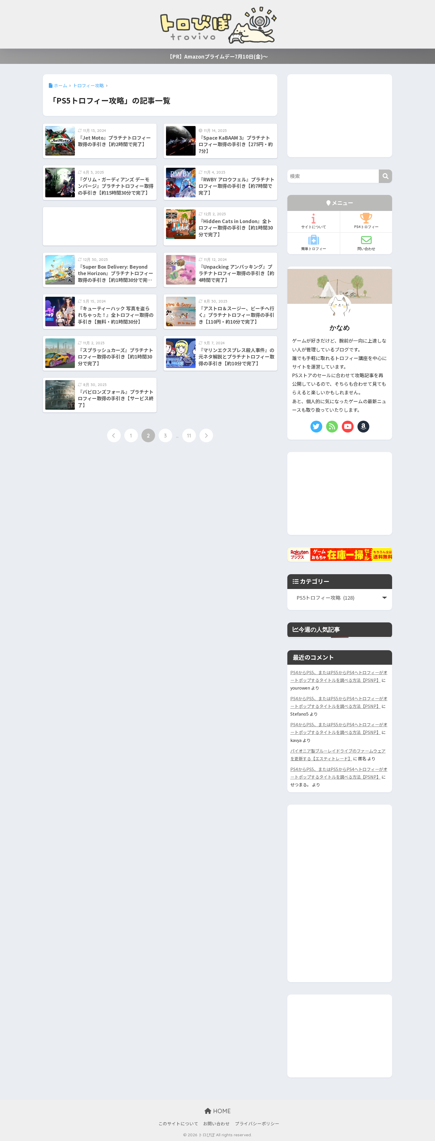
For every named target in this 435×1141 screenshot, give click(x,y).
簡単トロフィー (313, 248)
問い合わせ (366, 248)
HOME (221, 1111)
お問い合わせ (216, 1123)
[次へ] (206, 435)
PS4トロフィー (366, 227)
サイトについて (313, 227)
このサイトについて (178, 1123)
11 (189, 435)
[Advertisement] (100, 226)
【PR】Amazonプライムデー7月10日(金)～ (217, 56)
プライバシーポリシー (257, 1123)
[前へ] (114, 435)
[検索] (385, 176)
